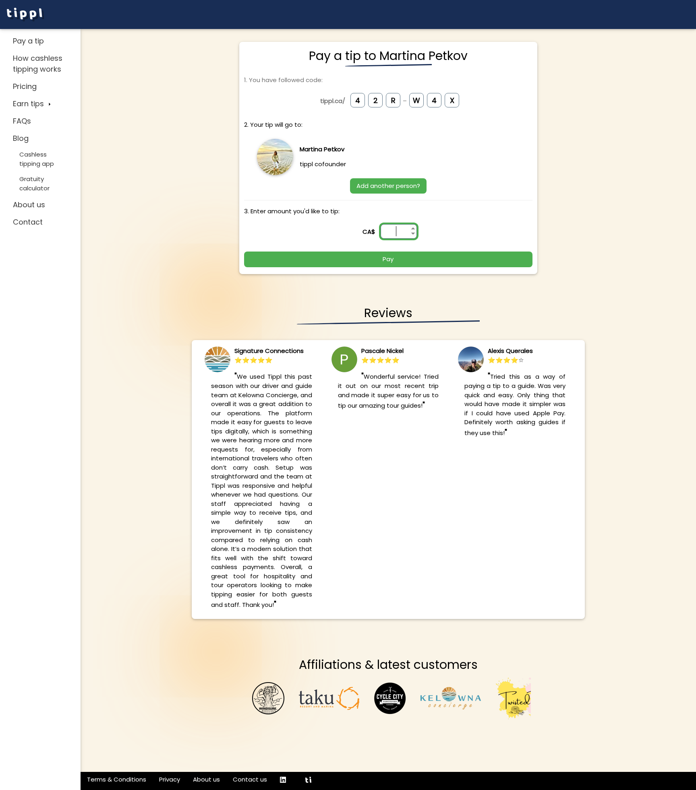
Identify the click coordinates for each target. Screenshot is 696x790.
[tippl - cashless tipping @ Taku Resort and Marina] (329, 697)
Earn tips (29, 104)
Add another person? (388, 186)
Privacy (169, 779)
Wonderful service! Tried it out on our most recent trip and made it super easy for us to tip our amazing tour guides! (388, 391)
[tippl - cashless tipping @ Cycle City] (389, 697)
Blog (21, 138)
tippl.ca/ (332, 101)
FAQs (22, 121)
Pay (388, 259)
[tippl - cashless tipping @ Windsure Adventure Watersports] (268, 697)
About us (29, 205)
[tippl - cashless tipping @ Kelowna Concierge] (450, 697)
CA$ (368, 231)
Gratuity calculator (34, 183)
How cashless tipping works (37, 63)
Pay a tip (28, 41)
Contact (28, 222)
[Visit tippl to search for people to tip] (311, 780)
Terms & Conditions (116, 779)
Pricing (25, 86)
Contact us (250, 779)
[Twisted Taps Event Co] (525, 697)
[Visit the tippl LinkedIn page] (286, 780)
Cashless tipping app (36, 159)
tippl (25, 14)
